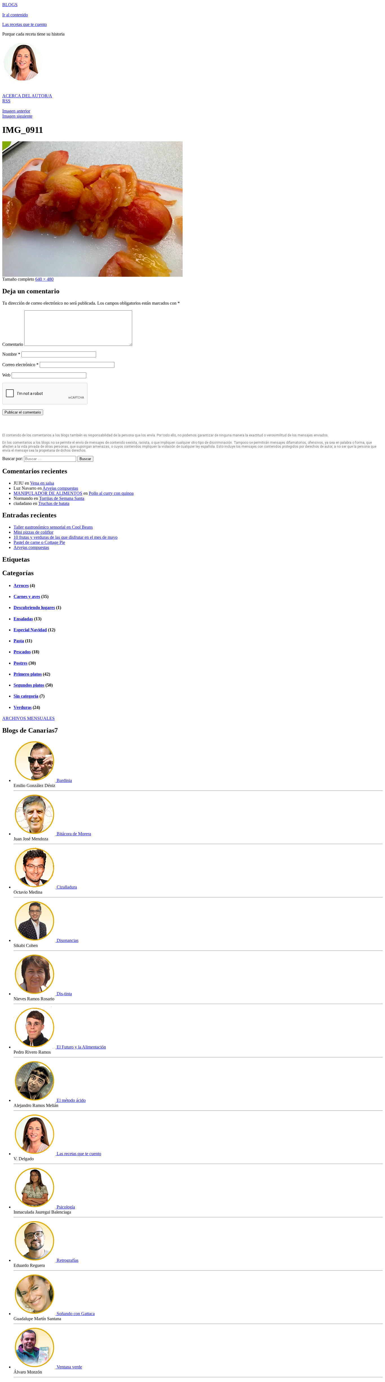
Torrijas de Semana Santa (61, 498)
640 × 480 (44, 279)
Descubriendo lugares (34, 607)
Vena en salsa (42, 483)
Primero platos (28, 674)
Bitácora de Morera (73, 833)
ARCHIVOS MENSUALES (28, 718)
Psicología (65, 1207)
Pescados (22, 651)
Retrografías (67, 1260)
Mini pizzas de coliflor (33, 532)
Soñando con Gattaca (75, 1313)
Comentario (12, 344)
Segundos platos (29, 685)
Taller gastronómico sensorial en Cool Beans (53, 527)
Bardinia (64, 780)
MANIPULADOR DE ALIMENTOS (48, 493)
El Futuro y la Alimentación (81, 1047)
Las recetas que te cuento (24, 24)
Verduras (23, 707)
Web (6, 375)
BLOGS (9, 4)
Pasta (19, 640)
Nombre (11, 354)
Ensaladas (23, 618)
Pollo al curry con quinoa (111, 493)
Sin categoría (26, 696)
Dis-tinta (64, 993)
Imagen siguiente (17, 116)
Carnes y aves (27, 596)
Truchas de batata (53, 503)
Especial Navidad (30, 629)
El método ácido (71, 1100)
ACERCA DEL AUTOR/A (27, 95)
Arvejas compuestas (60, 488)
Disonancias (67, 940)
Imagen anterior (16, 111)
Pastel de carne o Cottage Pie (39, 542)
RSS (6, 100)
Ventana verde (69, 1367)
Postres (20, 663)
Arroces (21, 585)
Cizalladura (66, 887)
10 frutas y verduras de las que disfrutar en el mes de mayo (66, 537)
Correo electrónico (20, 364)
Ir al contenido (15, 14)
